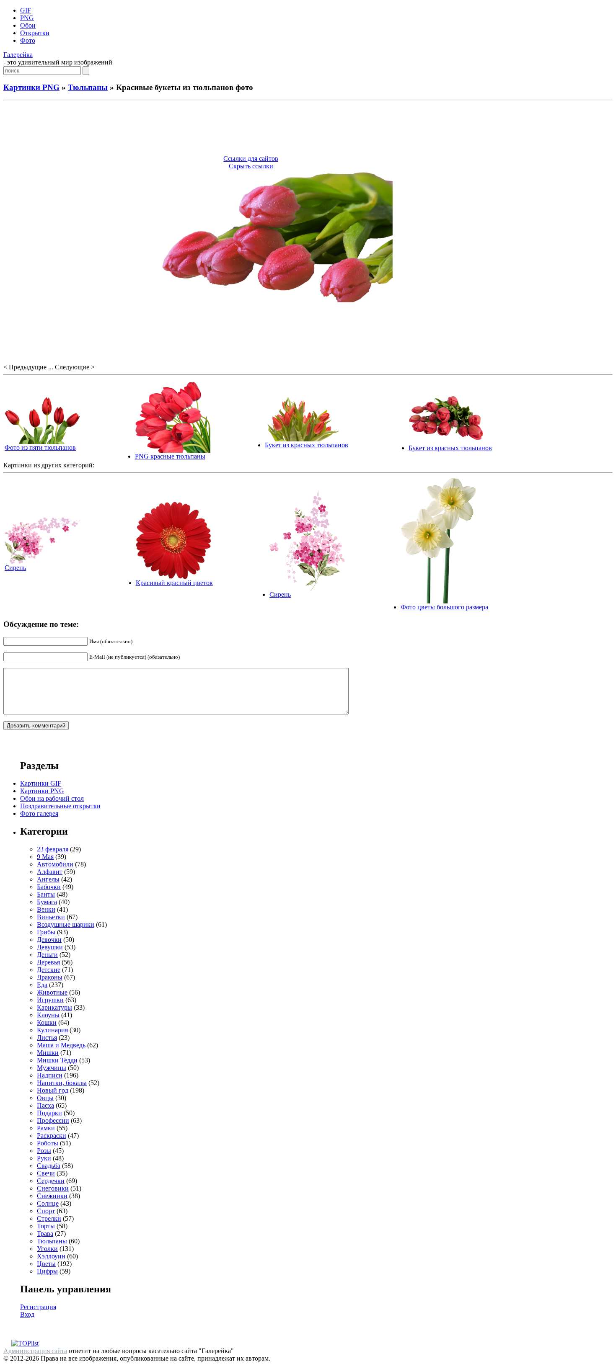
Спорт (46, 1210)
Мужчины (51, 1067)
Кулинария (52, 1030)
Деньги (47, 954)
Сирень (15, 567)
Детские (48, 969)
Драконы (49, 977)
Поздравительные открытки (60, 806)
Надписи (49, 1075)
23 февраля (52, 849)
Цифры (47, 1271)
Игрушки (50, 999)
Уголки (47, 1248)
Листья (47, 1037)
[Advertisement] (308, 129)
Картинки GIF (40, 783)
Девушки (50, 947)
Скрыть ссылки (251, 166)
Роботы (47, 1143)
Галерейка (18, 54)
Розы (44, 1150)
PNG (27, 17)
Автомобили (55, 864)
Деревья (48, 962)
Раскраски (51, 1135)
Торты (46, 1226)
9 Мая (45, 856)
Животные (52, 992)
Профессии (53, 1120)
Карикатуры (54, 1007)
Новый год (52, 1090)
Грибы (46, 932)
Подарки (49, 1112)
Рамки (46, 1128)
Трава (45, 1233)
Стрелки (49, 1218)
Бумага (47, 901)
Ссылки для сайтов (250, 158)
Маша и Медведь (61, 1045)
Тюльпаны (88, 87)
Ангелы (48, 879)
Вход (27, 1314)
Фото (27, 40)
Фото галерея (39, 813)
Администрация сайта (35, 1350)
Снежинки (52, 1195)
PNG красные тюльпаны (170, 456)
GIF (25, 10)
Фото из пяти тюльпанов (40, 447)
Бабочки (49, 886)
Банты (46, 894)
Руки (44, 1158)
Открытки (34, 32)
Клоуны (48, 1014)
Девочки (49, 939)
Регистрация (38, 1306)
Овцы (45, 1097)
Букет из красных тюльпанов (306, 445)
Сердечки (51, 1180)
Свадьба (48, 1165)
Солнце (48, 1203)
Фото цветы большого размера (444, 607)
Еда (42, 984)
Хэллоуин (51, 1256)
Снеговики (53, 1188)
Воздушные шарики (65, 924)
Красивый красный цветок (174, 582)
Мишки (48, 1052)
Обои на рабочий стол (52, 798)
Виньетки (51, 916)
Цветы (46, 1263)
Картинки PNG (31, 87)
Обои (28, 25)
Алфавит (49, 871)
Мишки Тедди (57, 1060)
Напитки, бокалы (62, 1082)
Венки (46, 909)
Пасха (45, 1105)
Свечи (46, 1173)
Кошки (47, 1022)
